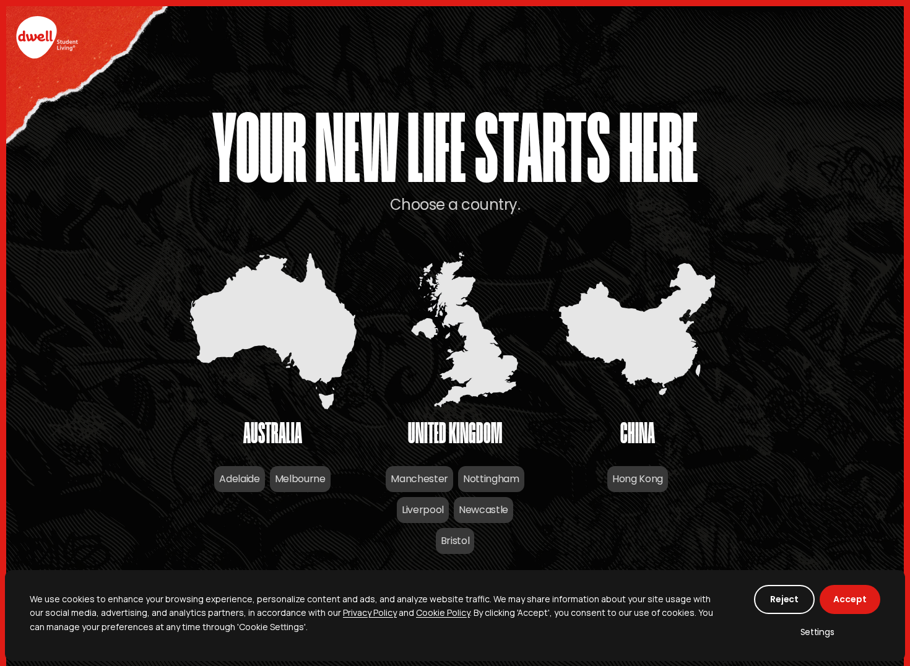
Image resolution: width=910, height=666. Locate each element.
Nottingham (491, 479)
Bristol (455, 541)
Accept (849, 599)
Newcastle (483, 510)
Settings (817, 632)
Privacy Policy (370, 612)
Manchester (419, 479)
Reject (784, 599)
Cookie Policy (443, 612)
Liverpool (423, 510)
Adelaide (239, 479)
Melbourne (300, 479)
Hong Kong (637, 479)
